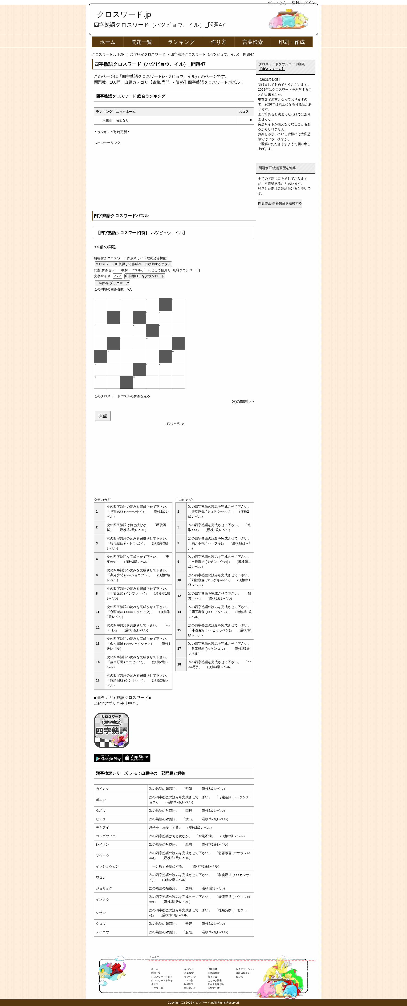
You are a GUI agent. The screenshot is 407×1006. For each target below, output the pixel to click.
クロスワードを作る (161, 980)
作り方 (219, 42)
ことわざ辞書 (215, 980)
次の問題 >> (243, 401)
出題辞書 (212, 969)
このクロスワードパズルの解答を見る (122, 396)
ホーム (108, 42)
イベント (189, 969)
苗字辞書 (212, 976)
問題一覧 (141, 42)
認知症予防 (214, 988)
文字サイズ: (103, 276)
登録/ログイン (303, 3)
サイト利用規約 (216, 984)
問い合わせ (190, 988)
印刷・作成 (292, 42)
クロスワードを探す (161, 976)
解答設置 (189, 984)
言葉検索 (252, 42)
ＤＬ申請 (189, 980)
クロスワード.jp (124, 14)
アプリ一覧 (157, 988)
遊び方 (239, 976)
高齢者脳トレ (243, 973)
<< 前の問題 (105, 247)
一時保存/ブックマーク (112, 283)
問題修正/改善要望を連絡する (280, 203)
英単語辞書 (214, 973)
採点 (102, 415)
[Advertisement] (174, 178)
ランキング (181, 42)
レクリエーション (245, 969)
